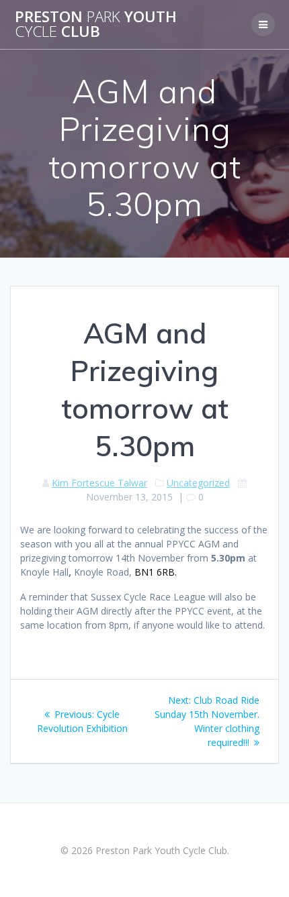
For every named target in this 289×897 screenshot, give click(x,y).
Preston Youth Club (96, 24)
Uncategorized (198, 482)
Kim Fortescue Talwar (99, 482)
